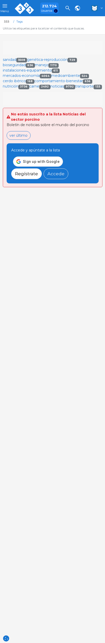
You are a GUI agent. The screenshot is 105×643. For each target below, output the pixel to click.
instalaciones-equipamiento (30, 70)
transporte (87, 86)
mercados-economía (26, 75)
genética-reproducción (51, 59)
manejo (46, 65)
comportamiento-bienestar (62, 81)
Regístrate (26, 173)
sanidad (14, 59)
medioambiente (69, 75)
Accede (55, 173)
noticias (62, 86)
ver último (18, 135)
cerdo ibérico (18, 81)
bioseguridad (18, 65)
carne (39, 86)
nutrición (15, 86)
